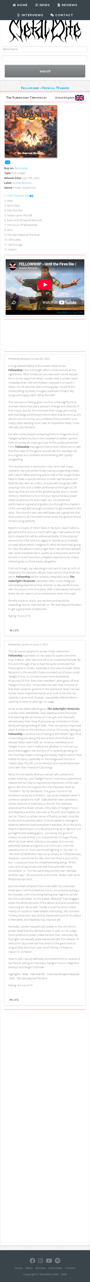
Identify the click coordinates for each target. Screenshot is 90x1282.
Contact (63, 15)
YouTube (78, 312)
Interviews (32, 15)
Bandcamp (21, 168)
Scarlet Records (22, 183)
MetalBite (62, 312)
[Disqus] (45, 1069)
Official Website (55, 87)
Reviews (69, 5)
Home (22, 5)
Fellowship (30, 87)
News (44, 5)
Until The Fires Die (18, 195)
